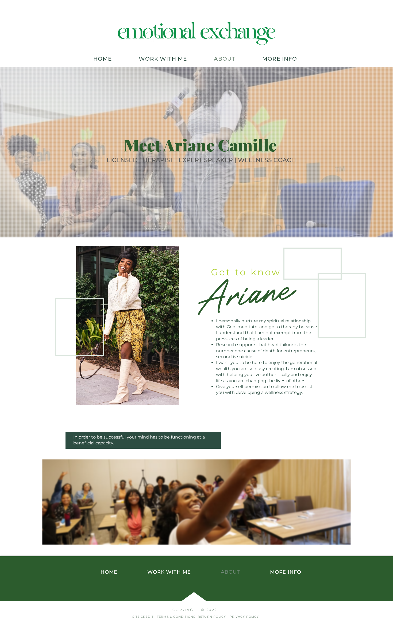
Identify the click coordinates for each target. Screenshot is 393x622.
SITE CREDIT (142, 617)
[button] (162, 58)
